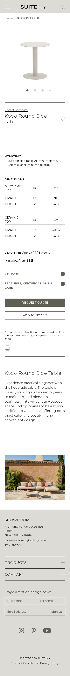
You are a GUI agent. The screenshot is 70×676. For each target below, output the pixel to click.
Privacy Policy (49, 663)
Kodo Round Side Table (29, 18)
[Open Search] (62, 7)
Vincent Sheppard (16, 110)
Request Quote (35, 302)
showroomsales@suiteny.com (30, 335)
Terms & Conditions (24, 663)
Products (9, 18)
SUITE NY (43, 658)
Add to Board (35, 315)
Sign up (56, 611)
